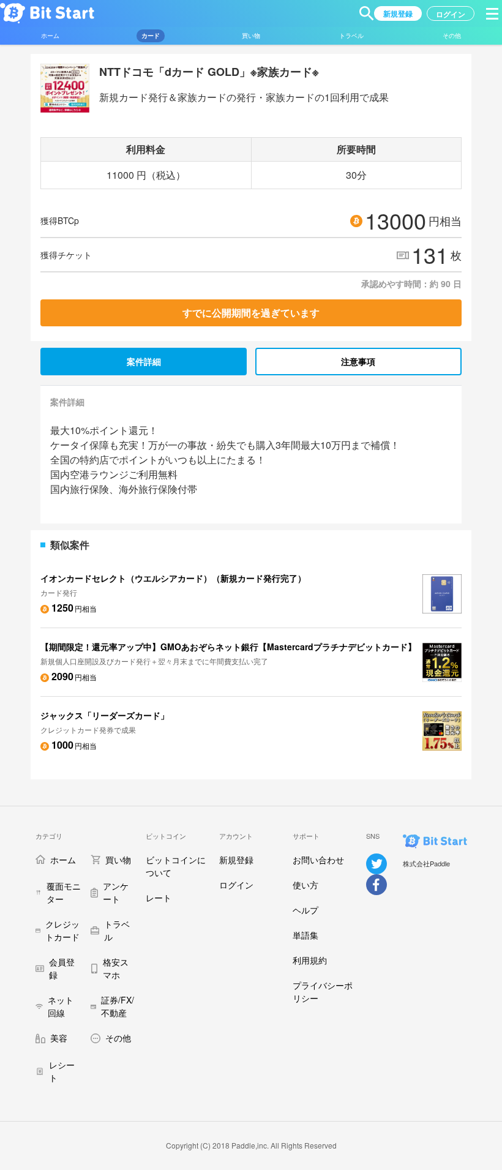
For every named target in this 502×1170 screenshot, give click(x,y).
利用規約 (310, 960)
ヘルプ (305, 910)
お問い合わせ (318, 859)
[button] (366, 13)
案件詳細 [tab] (144, 361)
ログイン (236, 885)
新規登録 (236, 859)
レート (158, 897)
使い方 (305, 885)
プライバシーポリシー (323, 991)
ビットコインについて (176, 866)
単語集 (305, 935)
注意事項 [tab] (358, 361)
